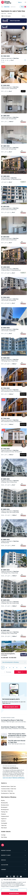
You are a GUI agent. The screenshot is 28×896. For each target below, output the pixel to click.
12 (25, 667)
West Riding (4, 837)
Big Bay (3, 800)
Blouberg (10, 13)
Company (3, 869)
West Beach (4, 827)
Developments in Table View (8, 793)
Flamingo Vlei (4, 811)
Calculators (4, 864)
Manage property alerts (11, 707)
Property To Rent (6, 855)
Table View (3, 825)
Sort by (23, 16)
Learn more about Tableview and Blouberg (13, 777)
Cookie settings (14, 889)
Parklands (3, 814)
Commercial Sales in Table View (8, 788)
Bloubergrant (4, 807)
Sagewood (3, 818)
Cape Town (3, 13)
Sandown (3, 821)
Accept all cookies (14, 893)
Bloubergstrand (5, 809)
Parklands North (5, 816)
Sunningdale (4, 823)
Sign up (19, 2)
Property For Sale (6, 850)
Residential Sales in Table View (8, 786)
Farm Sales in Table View (7, 791)
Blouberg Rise (4, 802)
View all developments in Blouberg (10, 662)
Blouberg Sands (5, 805)
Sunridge (3, 835)
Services (3, 860)
